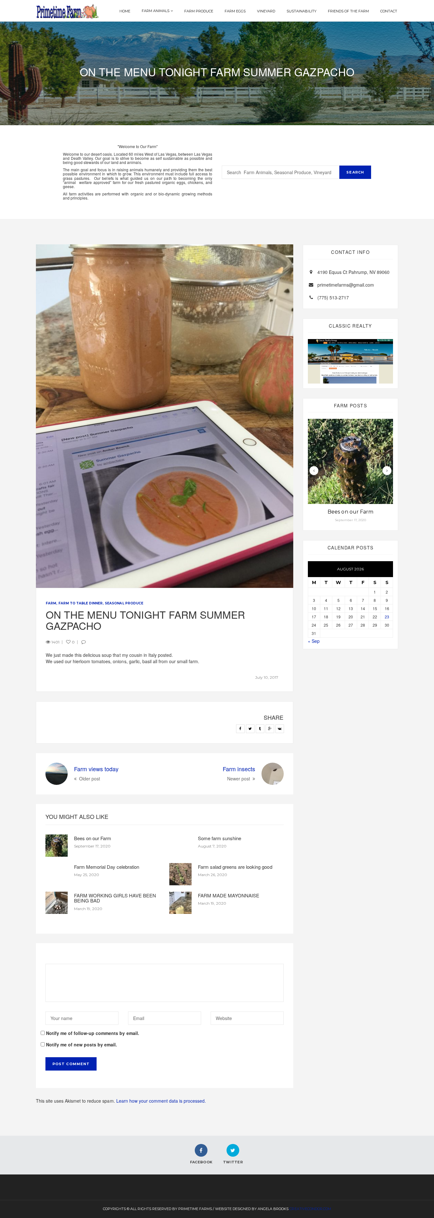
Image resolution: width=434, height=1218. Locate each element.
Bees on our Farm (92, 838)
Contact (388, 11)
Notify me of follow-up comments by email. (92, 1033)
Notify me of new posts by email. (81, 1044)
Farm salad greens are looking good (235, 866)
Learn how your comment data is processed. (161, 1101)
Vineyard (266, 11)
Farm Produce (198, 11)
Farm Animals (155, 11)
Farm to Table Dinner (80, 603)
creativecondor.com (310, 1209)
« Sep (314, 641)
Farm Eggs (235, 11)
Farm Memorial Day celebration (106, 866)
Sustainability (301, 11)
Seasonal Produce (124, 603)
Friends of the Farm (348, 11)
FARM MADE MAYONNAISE (228, 895)
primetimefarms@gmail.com (345, 285)
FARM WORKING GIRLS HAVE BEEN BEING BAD (115, 898)
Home (124, 11)
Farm (51, 603)
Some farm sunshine (219, 838)
